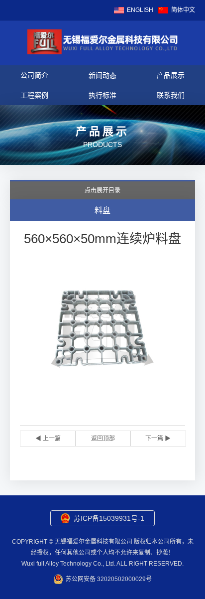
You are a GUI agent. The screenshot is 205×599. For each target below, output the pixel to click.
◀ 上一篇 (48, 438)
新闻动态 (102, 75)
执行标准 (102, 95)
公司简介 (34, 75)
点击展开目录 (102, 190)
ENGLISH (140, 9)
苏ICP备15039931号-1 (109, 518)
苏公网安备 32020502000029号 (109, 579)
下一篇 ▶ (158, 438)
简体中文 (183, 9)
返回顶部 (103, 438)
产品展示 (171, 75)
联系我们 (171, 95)
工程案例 (34, 95)
